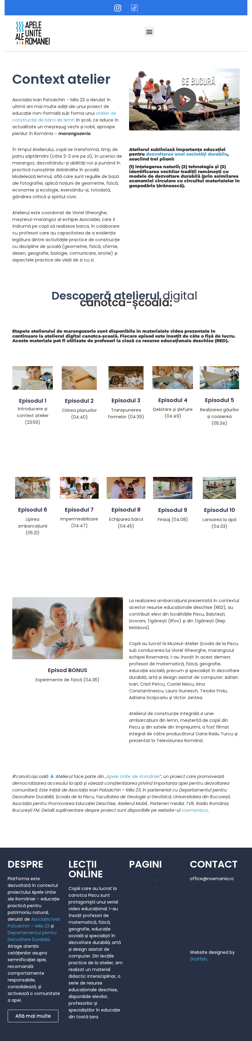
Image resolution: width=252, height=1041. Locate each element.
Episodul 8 (126, 509)
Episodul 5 (219, 400)
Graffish (198, 959)
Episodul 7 (79, 509)
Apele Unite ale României (133, 776)
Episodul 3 (126, 400)
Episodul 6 (32, 509)
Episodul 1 (32, 400)
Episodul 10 (219, 510)
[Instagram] (117, 7)
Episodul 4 (172, 400)
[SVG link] (32, 33)
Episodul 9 (172, 510)
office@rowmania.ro (212, 879)
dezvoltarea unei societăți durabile (186, 154)
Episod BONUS (67, 670)
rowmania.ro (195, 810)
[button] (149, 31)
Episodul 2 (79, 400)
